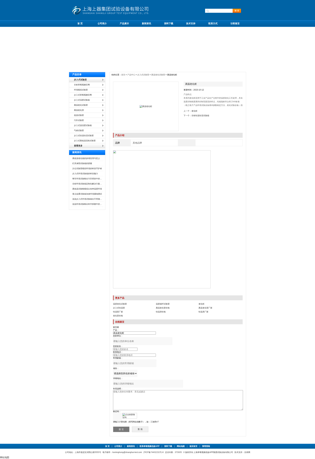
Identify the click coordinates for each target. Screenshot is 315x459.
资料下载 (168, 23)
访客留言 (235, 23)
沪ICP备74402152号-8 (153, 452)
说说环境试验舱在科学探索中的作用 (88, 204)
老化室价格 (118, 316)
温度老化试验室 (120, 304)
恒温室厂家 (118, 312)
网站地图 (181, 446)
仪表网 (247, 452)
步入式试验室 (143, 75)
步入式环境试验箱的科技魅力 (85, 173)
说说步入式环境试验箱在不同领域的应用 (90, 199)
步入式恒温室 (119, 308)
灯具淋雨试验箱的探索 (82, 163)
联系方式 (213, 23)
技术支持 (190, 23)
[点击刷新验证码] (129, 416)
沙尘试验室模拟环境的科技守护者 (87, 168)
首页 (123, 75)
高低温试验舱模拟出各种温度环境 (87, 189)
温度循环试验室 (163, 304)
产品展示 (124, 23)
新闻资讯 (146, 23)
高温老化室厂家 (205, 308)
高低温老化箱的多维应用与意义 (86, 158)
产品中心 (131, 75)
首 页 (80, 23)
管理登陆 (206, 446)
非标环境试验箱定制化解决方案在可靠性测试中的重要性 (97, 184)
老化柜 (194, 111)
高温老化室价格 (163, 308)
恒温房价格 (161, 312)
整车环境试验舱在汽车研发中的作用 (88, 179)
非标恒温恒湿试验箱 (200, 115)
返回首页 (193, 446)
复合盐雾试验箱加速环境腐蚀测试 (87, 194)
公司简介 (102, 23)
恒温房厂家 (203, 312)
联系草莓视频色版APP (149, 446)
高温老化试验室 (158, 75)
